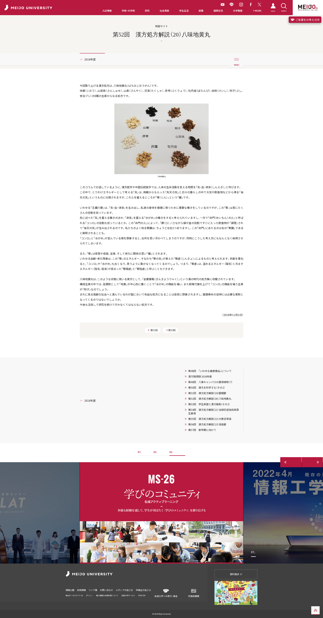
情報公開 (70, 590)
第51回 (154, 330)
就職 (201, 10)
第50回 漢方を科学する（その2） (206, 387)
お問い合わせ (106, 590)
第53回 (172, 330)
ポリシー (89, 595)
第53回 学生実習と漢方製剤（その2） (209, 404)
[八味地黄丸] (161, 138)
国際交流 (218, 10)
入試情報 (107, 10)
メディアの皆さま (124, 590)
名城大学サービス (128, 595)
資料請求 (235, 574)
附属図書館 (193, 595)
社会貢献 (164, 10)
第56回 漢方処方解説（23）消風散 (207, 424)
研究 (147, 10)
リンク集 (92, 590)
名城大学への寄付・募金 (165, 595)
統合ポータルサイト (73, 595)
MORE (258, 10)
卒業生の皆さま (143, 590)
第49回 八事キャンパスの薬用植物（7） (210, 382)
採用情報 (81, 590)
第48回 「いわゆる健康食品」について (209, 371)
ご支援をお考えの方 (307, 20)
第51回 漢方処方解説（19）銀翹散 (207, 393)
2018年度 (90, 59)
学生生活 (184, 10)
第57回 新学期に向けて (202, 430)
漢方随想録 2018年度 (200, 376)
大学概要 (237, 10)
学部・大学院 (128, 10)
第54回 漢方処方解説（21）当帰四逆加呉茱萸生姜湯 (213, 411)
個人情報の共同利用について (107, 595)
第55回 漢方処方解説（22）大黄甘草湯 (209, 419)
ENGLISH (141, 595)
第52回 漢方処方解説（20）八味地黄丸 (209, 399)
